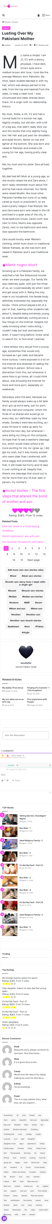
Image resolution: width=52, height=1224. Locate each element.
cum (15, 1139)
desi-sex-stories (32, 575)
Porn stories (42, 1191)
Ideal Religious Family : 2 (31, 840)
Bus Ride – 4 (25, 890)
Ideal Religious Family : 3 (31, 914)
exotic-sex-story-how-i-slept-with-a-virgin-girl (26, 583)
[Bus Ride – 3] (9, 881)
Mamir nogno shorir (21, 265)
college (29, 1134)
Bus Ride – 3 (25, 877)
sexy (46, 1200)
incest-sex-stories (33, 590)
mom (39, 602)
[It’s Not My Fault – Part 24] (9, 906)
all (17, 1115)
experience (31, 1144)
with (23, 1214)
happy (17, 1162)
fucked (23, 1158)
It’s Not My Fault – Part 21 (14, 1001)
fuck (14, 1158)
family (42, 1144)
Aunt (5, 1120)
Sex (5, 1200)
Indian (13, 596)
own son (23, 1191)
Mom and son (18, 608)
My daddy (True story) (12, 688)
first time (27, 1153)
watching (7, 1214)
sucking (39, 1205)
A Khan (17, 1084)
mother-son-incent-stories (26, 620)
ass (39, 1115)
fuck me (42, 1158)
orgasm (13, 1191)
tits (26, 1210)
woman (32, 1214)
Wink (16, 1059)
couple (38, 1134)
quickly (24, 1196)
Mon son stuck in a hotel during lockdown (20, 528)
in (21, 1167)
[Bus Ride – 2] (9, 856)
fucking (32, 1158)
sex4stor (7, 45)
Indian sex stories (33, 596)
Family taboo (9, 1148)
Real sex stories (37, 1196)
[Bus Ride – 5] (9, 931)
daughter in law (10, 1144)
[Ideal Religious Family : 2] (9, 844)
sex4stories (15, 1200)
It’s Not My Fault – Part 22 (14, 1011)
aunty (13, 1120)
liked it (12, 1177)
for (35, 1153)
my (37, 1186)
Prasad (6, 1196)
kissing (42, 1172)
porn (32, 1191)
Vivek (16, 1046)
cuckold (7, 1139)
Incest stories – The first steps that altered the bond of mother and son (24, 496)
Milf (28, 602)
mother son (34, 614)
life (5, 1177)
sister (15, 1205)
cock (20, 1134)
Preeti (17, 1096)
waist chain (43, 1210)
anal (24, 1115)
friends (6, 1158)
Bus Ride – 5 (25, 927)
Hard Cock (35, 1162)
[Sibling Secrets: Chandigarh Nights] (9, 819)
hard (25, 1162)
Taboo (40, 626)
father (30, 1148)
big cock (7, 1125)
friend (42, 1153)
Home (7, 22)
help (45, 1162)
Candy (17, 1071)
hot (5, 1167)
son (28, 626)
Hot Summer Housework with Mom (22, 541)
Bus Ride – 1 (25, 828)
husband (13, 1167)
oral (5, 1191)
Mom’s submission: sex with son (21, 536)
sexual (38, 1200)
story (30, 1205)
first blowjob (15, 1153)
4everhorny (8, 1115)
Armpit (32, 1115)
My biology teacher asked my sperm (20, 978)
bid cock (33, 1120)
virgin (26, 632)
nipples (45, 1186)
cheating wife (9, 1134)
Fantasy (21, 1148)
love (20, 1177)
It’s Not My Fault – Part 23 (31, 865)
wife (16, 1214)
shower (6, 1205)
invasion (33, 1172)
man (28, 1177)
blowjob (17, 1125)
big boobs (44, 1120)
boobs (34, 1125)
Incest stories (40, 1167)
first (5, 1153)
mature (15, 602)
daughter (31, 1139)
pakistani (14, 626)
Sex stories (27, 1200)
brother (6, 1129)
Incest (15, 22)
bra (42, 1125)
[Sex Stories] (10, 6)
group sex (7, 1162)
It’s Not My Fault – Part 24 (31, 902)
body (26, 1125)
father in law (41, 1148)
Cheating (34, 1129)
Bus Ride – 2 (25, 853)
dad (22, 1139)
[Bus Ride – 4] (9, 893)
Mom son (37, 608)
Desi (13, 575)
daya (21, 1144)
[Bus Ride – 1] (9, 832)
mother (17, 614)
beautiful (23, 1120)
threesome (16, 1210)
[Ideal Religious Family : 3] (9, 918)
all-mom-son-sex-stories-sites (26, 569)
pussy (15, 1196)
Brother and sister (20, 1129)
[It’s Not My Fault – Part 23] (9, 869)
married (36, 1177)
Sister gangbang (10, 1022)
